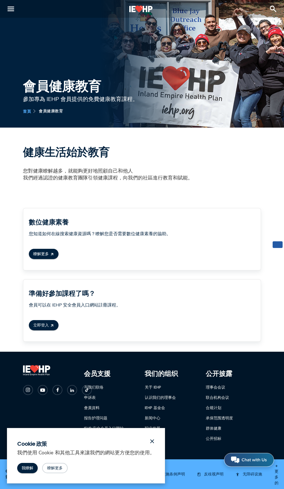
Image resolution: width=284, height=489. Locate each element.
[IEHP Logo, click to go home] (141, 9)
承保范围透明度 (219, 418)
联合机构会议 (217, 397)
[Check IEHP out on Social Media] (28, 390)
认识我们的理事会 (160, 397)
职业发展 (152, 428)
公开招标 (213, 438)
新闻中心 (152, 418)
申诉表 (90, 397)
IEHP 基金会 (155, 408)
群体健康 (213, 428)
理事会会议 (215, 387)
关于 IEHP (153, 387)
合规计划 (213, 408)
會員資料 (92, 408)
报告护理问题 (95, 418)
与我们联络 (93, 387)
